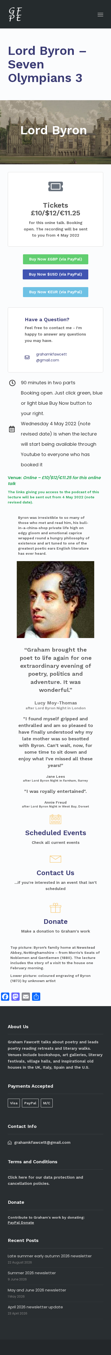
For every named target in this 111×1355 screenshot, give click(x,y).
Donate (56, 921)
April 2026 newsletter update (35, 1307)
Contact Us (55, 873)
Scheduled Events (55, 833)
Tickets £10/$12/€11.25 (55, 209)
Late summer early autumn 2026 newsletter (50, 1256)
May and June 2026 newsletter (37, 1290)
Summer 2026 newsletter (32, 1273)
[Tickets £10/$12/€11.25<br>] (55, 186)
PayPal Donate (21, 1222)
